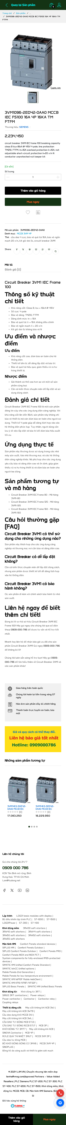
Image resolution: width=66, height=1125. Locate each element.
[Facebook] (4, 890)
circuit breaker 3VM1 (44, 240)
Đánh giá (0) (13, 269)
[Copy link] (56, 251)
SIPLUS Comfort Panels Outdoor (19, 951)
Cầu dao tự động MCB (13, 1040)
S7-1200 (38, 919)
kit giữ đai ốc (26, 240)
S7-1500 (51, 919)
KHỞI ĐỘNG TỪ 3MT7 (14, 1029)
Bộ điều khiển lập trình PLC (16, 919)
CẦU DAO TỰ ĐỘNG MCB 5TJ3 (18, 1022)
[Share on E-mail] (49, 251)
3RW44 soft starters (39, 931)
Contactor (29, 999)
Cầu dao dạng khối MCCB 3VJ (17, 1015)
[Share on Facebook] (17, 251)
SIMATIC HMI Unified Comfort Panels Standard (26, 965)
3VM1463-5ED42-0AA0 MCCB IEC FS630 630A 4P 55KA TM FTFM (38, 808)
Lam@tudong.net (11, 880)
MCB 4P (29, 1032)
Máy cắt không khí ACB (41, 1029)
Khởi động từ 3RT (30, 991)
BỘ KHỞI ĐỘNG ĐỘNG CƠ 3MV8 (19, 1043)
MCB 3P (43, 1025)
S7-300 (23, 923)
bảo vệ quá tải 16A (36, 237)
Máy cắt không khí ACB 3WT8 (17, 1011)
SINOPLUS (7, 1047)
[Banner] (33, 739)
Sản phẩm (20, 13)
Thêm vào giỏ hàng (33, 190)
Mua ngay (33, 202)
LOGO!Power (9, 923)
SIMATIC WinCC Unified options (18, 968)
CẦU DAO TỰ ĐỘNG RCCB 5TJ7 (18, 1025)
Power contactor (11, 999)
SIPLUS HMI (8, 947)
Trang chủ (7, 13)
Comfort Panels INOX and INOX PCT (20, 955)
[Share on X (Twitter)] (23, 251)
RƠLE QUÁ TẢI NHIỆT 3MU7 (17, 1036)
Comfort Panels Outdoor (30, 947)
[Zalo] (60, 1103)
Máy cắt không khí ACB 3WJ (39, 1007)
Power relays (37, 995)
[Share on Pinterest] (30, 251)
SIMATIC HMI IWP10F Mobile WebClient (21, 979)
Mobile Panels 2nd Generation (17, 972)
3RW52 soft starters (39, 935)
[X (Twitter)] (12, 890)
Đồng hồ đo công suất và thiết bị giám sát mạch (27, 1050)
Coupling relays (10, 1002)
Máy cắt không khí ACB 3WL (17, 1018)
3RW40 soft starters (13, 931)
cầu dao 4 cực (18, 237)
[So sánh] (38, 212)
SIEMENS (24, 127)
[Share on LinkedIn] (36, 251)
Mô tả (8, 264)
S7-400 (35, 923)
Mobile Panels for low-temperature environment (27, 975)
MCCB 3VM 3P (42, 1036)
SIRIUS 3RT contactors (14, 995)
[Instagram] (27, 890)
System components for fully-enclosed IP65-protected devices (31, 960)
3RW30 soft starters (34, 928)
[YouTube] (20, 890)
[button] (29, 826)
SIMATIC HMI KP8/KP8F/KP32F (19, 983)
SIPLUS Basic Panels (13, 986)
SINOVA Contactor (12, 1032)
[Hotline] (60, 1093)
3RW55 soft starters (13, 939)
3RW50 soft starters (13, 935)
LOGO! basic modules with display (34, 915)
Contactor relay (46, 999)
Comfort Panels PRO (50, 951)
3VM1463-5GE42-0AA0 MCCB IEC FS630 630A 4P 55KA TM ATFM (10, 808)
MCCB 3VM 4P (24, 233)
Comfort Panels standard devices (37, 944)
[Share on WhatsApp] (42, 251)
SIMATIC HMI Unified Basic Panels (45, 986)
